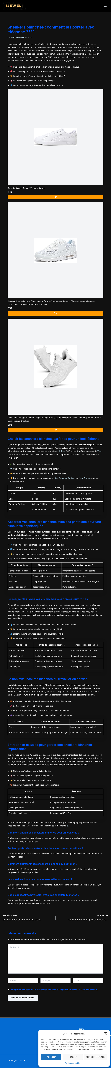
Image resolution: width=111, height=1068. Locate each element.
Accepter (51, 1057)
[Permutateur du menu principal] (105, 6)
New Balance (85, 478)
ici (67, 826)
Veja (99, 451)
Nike (56, 478)
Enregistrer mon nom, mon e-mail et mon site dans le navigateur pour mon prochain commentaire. (54, 989)
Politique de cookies (72, 1063)
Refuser (72, 1057)
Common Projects (67, 478)
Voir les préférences (95, 1057)
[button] (105, 1034)
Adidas (62, 451)
